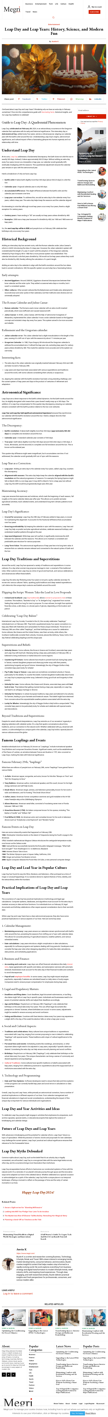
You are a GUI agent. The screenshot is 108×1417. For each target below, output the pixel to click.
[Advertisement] (91, 237)
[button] (53, 17)
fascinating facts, (48, 112)
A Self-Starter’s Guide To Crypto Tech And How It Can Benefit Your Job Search (56, 1236)
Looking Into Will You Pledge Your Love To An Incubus (27, 1212)
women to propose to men (55, 598)
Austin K (55, 41)
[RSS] (9, 1375)
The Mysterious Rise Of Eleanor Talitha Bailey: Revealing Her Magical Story (36, 1216)
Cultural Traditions (12, 1063)
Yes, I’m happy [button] (77, 1413)
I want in (91, 116)
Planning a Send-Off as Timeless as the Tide (23, 1220)
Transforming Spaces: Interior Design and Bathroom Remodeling (86, 183)
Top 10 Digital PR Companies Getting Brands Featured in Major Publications (84, 217)
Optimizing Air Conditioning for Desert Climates (90, 156)
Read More (90, 1413)
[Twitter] (13, 1375)
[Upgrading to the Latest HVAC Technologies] (102, 171)
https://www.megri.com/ (25, 1253)
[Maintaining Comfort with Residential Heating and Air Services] (102, 194)
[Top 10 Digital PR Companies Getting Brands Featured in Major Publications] (102, 217)
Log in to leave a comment (18, 1293)
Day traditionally (33, 598)
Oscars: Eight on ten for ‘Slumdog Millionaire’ (23, 1207)
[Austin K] (8, 1264)
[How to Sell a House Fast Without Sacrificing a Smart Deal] (102, 205)
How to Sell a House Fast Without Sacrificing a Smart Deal (86, 205)
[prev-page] (97, 132)
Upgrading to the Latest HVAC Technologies (86, 171)
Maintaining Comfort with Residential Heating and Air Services (86, 194)
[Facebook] (4, 1375)
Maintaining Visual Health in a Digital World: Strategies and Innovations (18, 1235)
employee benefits (22, 977)
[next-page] (102, 132)
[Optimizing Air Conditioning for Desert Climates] (91, 145)
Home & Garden (8, 1328)
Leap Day (14, 157)
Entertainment (54, 24)
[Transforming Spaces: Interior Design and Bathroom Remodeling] (102, 182)
